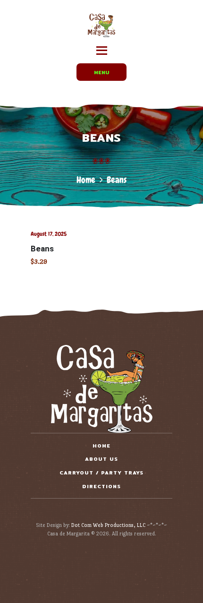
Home (85, 180)
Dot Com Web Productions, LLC (108, 525)
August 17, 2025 (49, 234)
